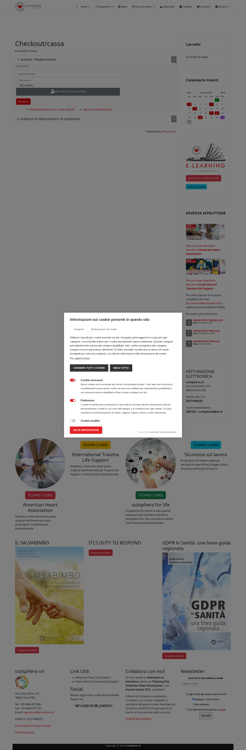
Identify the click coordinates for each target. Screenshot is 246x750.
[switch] (71, 380)
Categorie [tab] (79, 329)
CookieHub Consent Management (162, 432)
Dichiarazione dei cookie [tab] (104, 329)
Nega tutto (121, 368)
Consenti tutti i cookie (89, 368)
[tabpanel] (123, 407)
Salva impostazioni (86, 430)
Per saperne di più (80, 358)
